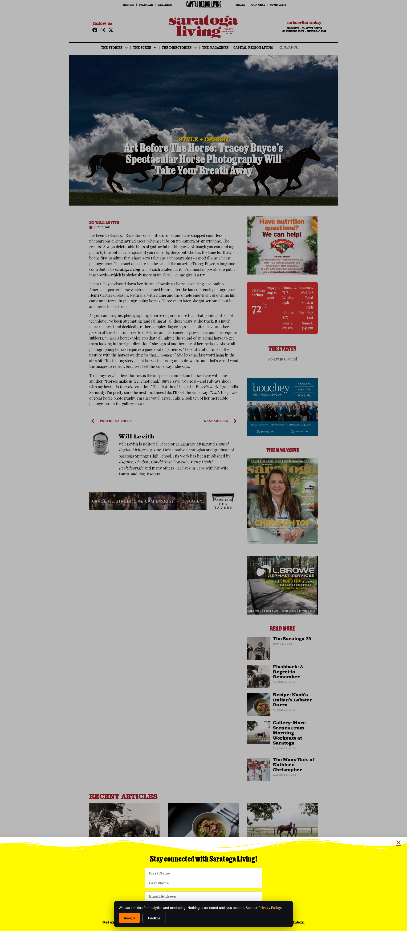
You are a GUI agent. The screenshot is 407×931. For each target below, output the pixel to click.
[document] (203, 465)
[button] (398, 842)
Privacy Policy (269, 908)
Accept (129, 918)
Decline (154, 918)
